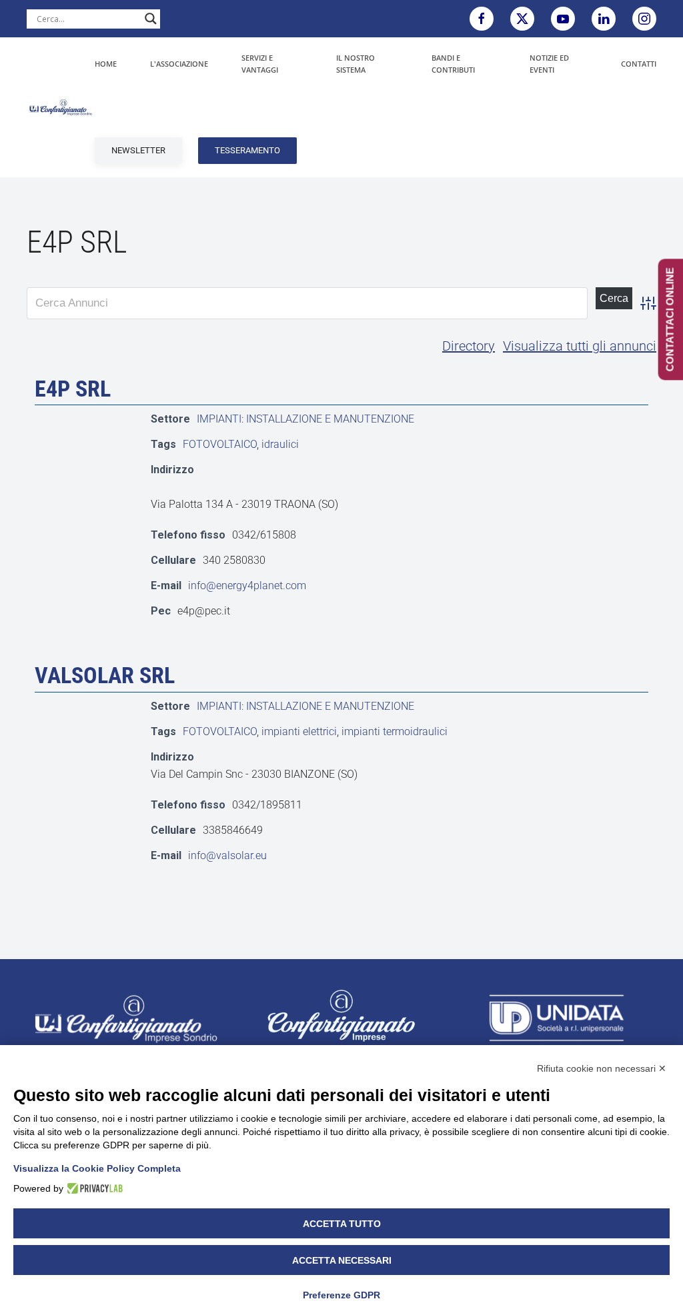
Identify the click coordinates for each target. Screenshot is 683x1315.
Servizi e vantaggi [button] (259, 64)
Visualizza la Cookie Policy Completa (97, 1168)
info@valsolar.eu (227, 855)
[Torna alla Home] (61, 107)
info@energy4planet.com (247, 585)
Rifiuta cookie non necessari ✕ (601, 1068)
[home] (126, 1018)
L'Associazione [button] (179, 64)
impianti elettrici (299, 731)
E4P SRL (73, 388)
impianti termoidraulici (395, 731)
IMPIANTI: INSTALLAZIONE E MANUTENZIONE (305, 419)
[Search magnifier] (150, 18)
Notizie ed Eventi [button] (549, 64)
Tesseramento (247, 150)
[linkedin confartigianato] (604, 19)
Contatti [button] (638, 64)
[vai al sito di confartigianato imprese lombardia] (341, 1014)
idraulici (280, 444)
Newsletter (138, 150)
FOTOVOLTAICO (220, 444)
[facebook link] (482, 19)
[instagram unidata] (644, 19)
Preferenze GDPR (341, 1295)
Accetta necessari (342, 1260)
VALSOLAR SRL (105, 675)
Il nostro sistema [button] (355, 64)
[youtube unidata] (563, 19)
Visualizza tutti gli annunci (579, 346)
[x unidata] (522, 19)
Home (106, 64)
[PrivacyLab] (93, 1188)
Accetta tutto (342, 1223)
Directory (468, 346)
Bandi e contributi (453, 64)
